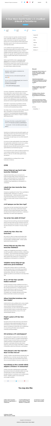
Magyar (39, 2)
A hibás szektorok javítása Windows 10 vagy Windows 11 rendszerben (10, 401)
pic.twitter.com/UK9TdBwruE (20, 122)
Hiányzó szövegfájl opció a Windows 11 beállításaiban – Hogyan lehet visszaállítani (39, 87)
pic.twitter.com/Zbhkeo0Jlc (10, 83)
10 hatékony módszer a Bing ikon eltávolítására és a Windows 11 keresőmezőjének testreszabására (38, 94)
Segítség (35, 42)
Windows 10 (25, 24)
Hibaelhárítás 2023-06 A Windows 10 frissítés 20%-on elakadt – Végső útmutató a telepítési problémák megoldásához (39, 73)
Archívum (34, 106)
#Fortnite (13, 122)
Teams (34, 44)
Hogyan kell (35, 35)
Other (34, 39)
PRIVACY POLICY (25, 422)
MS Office (35, 37)
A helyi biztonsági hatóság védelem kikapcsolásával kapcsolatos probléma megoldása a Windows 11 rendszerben (39, 100)
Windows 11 (35, 49)
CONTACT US (19, 422)
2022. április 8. (17, 85)
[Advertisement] (39, 60)
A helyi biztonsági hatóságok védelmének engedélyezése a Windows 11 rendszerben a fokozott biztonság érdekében (39, 80)
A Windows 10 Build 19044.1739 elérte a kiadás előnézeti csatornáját (9, 415)
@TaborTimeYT (17, 80)
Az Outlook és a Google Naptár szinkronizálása (39, 400)
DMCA (30, 422)
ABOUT (33, 422)
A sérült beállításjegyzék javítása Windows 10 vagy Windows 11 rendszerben (24, 401)
